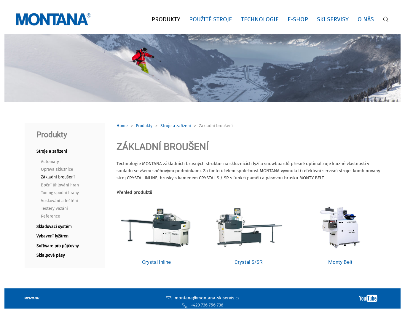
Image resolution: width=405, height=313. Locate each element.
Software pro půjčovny (57, 245)
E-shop (298, 19)
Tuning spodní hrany (60, 192)
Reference (50, 216)
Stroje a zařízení (51, 151)
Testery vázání (54, 208)
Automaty (50, 161)
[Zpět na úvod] (54, 19)
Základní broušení (58, 177)
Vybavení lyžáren (52, 236)
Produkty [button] (166, 19)
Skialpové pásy (50, 255)
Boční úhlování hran (60, 185)
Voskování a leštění (59, 200)
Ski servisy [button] (333, 19)
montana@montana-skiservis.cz (207, 298)
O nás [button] (366, 19)
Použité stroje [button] (210, 19)
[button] (386, 19)
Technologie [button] (260, 19)
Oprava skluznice (57, 169)
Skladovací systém (54, 226)
